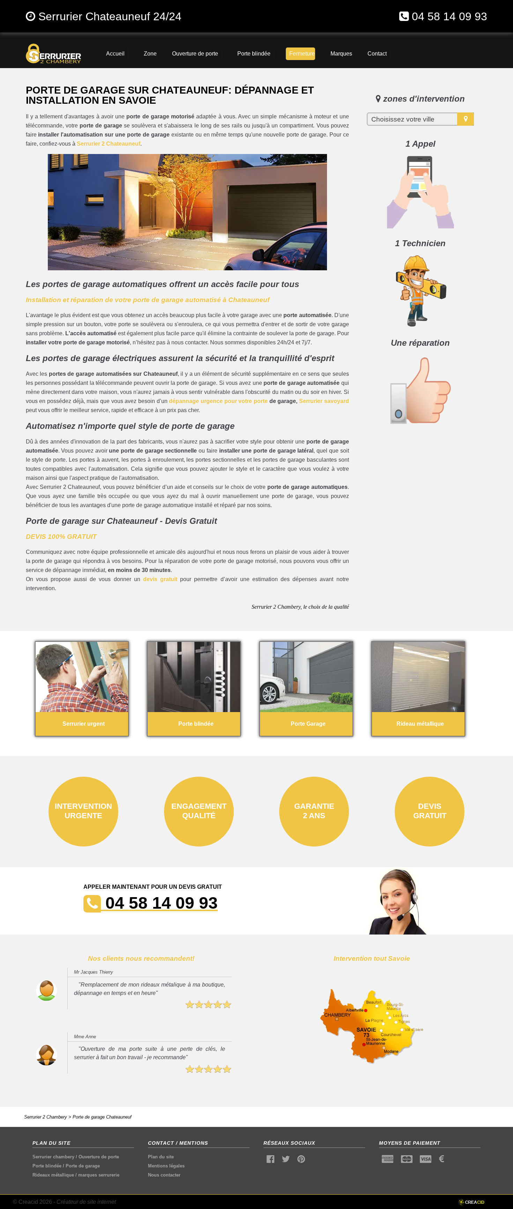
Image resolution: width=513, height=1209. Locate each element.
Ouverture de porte (99, 1156)
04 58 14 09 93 (449, 16)
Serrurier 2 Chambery (45, 1117)
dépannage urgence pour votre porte (218, 401)
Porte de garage (83, 1165)
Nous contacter (164, 1175)
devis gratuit (160, 579)
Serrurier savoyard (324, 401)
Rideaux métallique (53, 1175)
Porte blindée (46, 1165)
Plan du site (161, 1156)
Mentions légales (166, 1165)
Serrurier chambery (53, 1156)
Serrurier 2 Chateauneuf (108, 144)
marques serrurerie (98, 1175)
